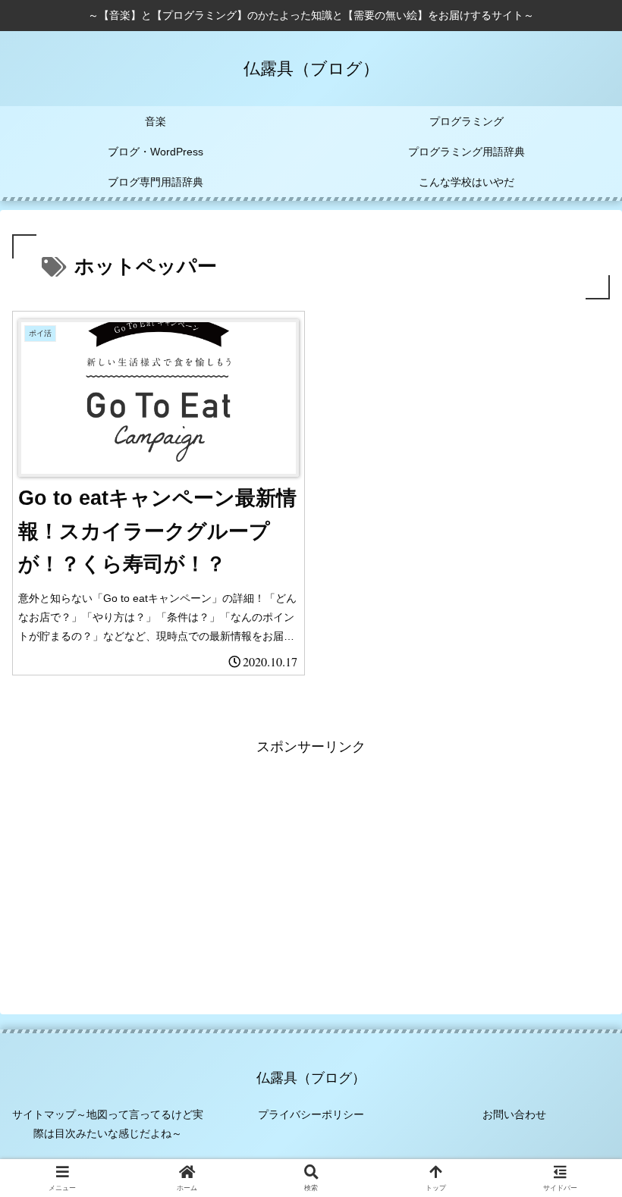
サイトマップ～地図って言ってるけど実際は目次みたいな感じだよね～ (107, 1123)
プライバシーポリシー (311, 1114)
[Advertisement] (311, 865)
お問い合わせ (514, 1114)
